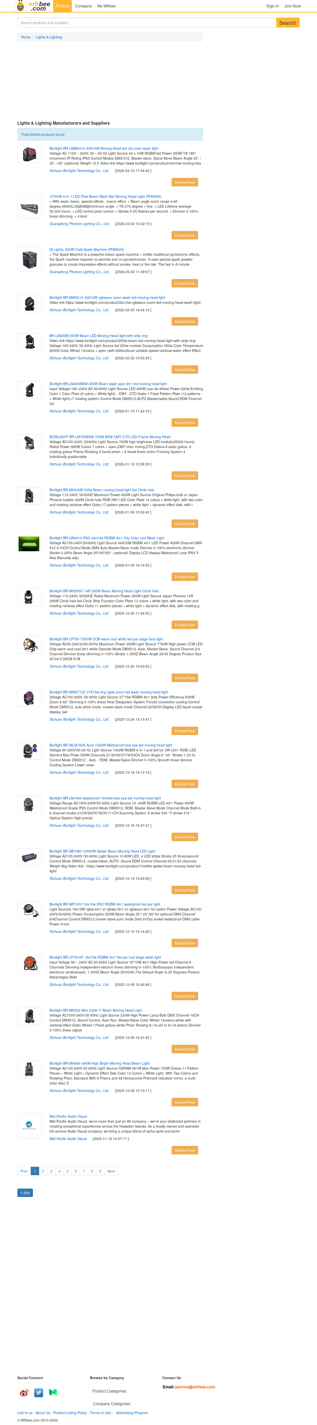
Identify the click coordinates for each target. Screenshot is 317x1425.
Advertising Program (131, 1412)
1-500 (25, 1192)
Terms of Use (100, 1412)
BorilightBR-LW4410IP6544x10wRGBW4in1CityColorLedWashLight (107, 537)
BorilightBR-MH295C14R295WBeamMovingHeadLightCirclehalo (104, 590)
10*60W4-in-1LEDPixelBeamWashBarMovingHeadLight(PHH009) (105, 196)
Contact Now (185, 182)
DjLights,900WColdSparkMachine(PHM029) (87, 249)
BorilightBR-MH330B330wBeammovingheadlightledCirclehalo (102, 489)
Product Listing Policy (70, 1412)
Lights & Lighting (49, 36)
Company (83, 6)
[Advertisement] (110, 81)
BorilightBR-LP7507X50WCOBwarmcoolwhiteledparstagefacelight (106, 638)
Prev (24, 1170)
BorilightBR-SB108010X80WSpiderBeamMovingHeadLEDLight (102, 851)
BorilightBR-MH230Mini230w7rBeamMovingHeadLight (96, 1010)
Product (62, 6)
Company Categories (111, 1403)
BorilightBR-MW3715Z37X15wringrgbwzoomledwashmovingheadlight (109, 691)
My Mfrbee (106, 6)
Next (111, 1170)
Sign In (272, 6)
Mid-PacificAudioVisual (68, 1116)
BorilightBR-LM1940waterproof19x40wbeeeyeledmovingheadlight (105, 798)
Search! (287, 22)
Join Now (292, 6)
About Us (43, 1412)
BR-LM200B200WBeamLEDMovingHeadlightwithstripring (99, 335)
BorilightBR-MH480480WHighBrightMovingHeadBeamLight (100, 1063)
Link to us (24, 1412)
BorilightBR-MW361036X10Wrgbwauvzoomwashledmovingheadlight (107, 297)
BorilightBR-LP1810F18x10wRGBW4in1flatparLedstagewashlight (105, 957)
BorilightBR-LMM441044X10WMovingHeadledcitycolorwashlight (104, 148)
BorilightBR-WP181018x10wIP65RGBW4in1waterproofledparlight (105, 904)
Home (25, 36)
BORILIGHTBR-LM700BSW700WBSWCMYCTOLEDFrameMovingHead (110, 436)
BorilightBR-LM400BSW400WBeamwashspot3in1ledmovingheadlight (108, 383)
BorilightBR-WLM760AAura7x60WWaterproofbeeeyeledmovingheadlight (111, 744)
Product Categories (109, 1391)
